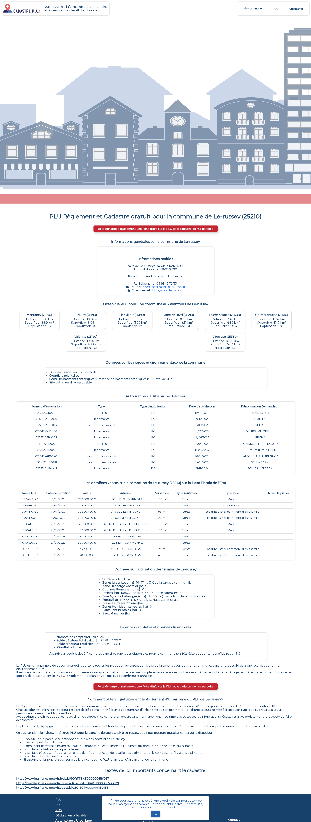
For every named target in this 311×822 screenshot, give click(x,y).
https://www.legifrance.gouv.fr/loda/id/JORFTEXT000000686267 (62, 778)
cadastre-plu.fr (34, 716)
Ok (155, 814)
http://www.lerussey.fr (168, 290)
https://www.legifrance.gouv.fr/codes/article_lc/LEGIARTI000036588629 (67, 783)
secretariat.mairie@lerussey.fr (164, 287)
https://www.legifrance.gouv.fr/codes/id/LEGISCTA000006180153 (62, 787)
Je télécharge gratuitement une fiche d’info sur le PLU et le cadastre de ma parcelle (155, 228)
